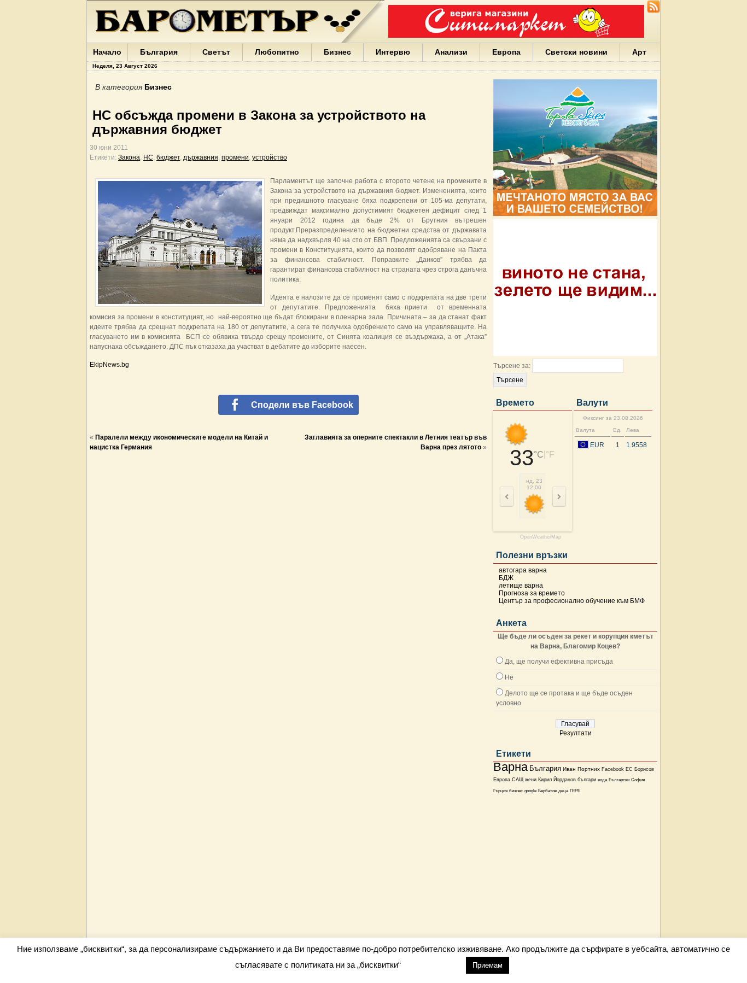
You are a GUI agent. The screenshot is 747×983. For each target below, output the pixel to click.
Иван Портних (581, 769)
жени (530, 779)
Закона (129, 157)
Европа (506, 52)
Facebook (613, 769)
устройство (269, 157)
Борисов (644, 769)
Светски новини (576, 52)
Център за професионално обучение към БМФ (572, 601)
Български (619, 779)
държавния (200, 157)
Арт (639, 52)
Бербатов (547, 790)
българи (586, 779)
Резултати (575, 733)
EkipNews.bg (109, 364)
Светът (216, 52)
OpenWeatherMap (540, 537)
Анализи (451, 52)
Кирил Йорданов (557, 779)
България (159, 52)
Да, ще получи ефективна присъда (559, 661)
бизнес (516, 790)
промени (235, 157)
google (530, 790)
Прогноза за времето (532, 593)
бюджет (168, 157)
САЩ (517, 779)
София (638, 779)
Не (509, 677)
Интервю (393, 52)
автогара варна (523, 570)
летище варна (521, 585)
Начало (107, 52)
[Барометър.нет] (653, 11)
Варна (510, 767)
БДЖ (506, 578)
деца (563, 790)
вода (602, 779)
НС (148, 157)
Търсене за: (511, 366)
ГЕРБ (575, 790)
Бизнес (337, 52)
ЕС (629, 769)
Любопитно (277, 52)
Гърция (500, 790)
